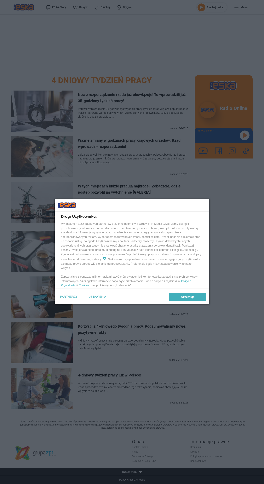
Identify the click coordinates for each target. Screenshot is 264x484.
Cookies (84, 285)
